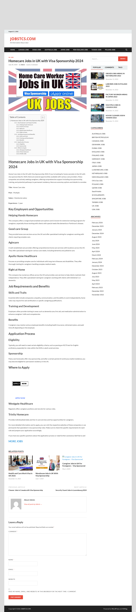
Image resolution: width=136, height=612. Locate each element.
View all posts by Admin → (33, 504)
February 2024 (97, 259)
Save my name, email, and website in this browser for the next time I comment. (42, 591)
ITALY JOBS (96, 162)
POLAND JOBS (110, 50)
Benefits (22, 140)
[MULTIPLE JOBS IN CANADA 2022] (97, 105)
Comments (109, 67)
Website (11, 579)
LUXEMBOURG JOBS (100, 170)
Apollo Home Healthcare (26, 130)
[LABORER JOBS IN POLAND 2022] (97, 84)
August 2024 (96, 237)
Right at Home (23, 132)
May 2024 (95, 248)
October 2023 (97, 269)
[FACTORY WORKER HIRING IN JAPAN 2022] (97, 95)
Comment (13, 531)
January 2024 (97, 262)
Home (12, 50)
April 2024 (96, 251)
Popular (97, 67)
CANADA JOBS (23, 50)
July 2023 (95, 277)
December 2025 (98, 226)
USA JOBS (96, 209)
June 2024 (96, 244)
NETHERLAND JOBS (99, 173)
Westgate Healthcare (25, 150)
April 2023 (96, 284)
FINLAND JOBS (98, 155)
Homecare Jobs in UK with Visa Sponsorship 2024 (27, 120)
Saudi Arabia (96, 191)
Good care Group (24, 126)
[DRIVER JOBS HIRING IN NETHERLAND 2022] (97, 74)
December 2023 (98, 266)
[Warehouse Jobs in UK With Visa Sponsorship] (47, 464)
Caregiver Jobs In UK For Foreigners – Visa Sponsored (73, 464)
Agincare (22, 128)
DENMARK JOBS (98, 144)
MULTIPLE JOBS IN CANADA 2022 (113, 106)
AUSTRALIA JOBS (51, 50)
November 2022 (98, 295)
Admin (23, 65)
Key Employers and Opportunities (27, 122)
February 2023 (97, 287)
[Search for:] (109, 58)
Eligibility (22, 144)
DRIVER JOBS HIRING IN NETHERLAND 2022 (115, 74)
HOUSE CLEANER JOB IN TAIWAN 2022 (115, 116)
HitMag (124, 609)
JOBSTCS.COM (23, 38)
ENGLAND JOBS (98, 152)
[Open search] (126, 49)
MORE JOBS (23, 153)
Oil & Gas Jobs (97, 181)
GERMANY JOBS (98, 159)
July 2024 (95, 241)
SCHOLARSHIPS (98, 195)
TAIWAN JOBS (96, 50)
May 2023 (95, 280)
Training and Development (26, 138)
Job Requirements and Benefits (26, 134)
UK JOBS (10, 57)
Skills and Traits (24, 136)
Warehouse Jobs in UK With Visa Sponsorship (46, 474)
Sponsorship (23, 146)
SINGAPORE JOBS (99, 199)
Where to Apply (22, 148)
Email (11, 569)
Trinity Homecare (24, 151)
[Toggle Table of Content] (41, 117)
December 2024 (98, 233)
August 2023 (96, 273)
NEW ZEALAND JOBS (80, 50)
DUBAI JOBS (36, 50)
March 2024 (96, 255)
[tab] (97, 67)
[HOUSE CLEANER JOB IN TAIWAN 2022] (97, 116)
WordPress (115, 609)
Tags (120, 67)
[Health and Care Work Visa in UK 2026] (20, 464)
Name (11, 560)
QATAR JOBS (97, 188)
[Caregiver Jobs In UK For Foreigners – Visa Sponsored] (74, 459)
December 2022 (98, 291)
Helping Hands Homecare (26, 124)
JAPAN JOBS (65, 50)
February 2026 (97, 222)
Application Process (23, 142)
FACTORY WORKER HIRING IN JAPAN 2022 (116, 95)
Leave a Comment (32, 65)
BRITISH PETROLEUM (100, 137)
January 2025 (97, 230)
